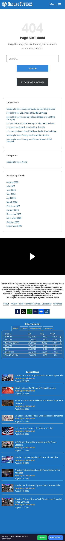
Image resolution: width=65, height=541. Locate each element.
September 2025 (14, 225)
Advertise (57, 303)
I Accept (42, 537)
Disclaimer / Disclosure (13, 293)
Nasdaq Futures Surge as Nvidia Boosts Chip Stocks (30, 108)
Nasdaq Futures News (16, 161)
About (6, 303)
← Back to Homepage (32, 81)
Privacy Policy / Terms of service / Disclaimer (31, 303)
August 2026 (12, 182)
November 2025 (13, 218)
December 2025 (13, 214)
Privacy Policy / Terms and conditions (43, 293)
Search (33, 68)
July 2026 (10, 186)
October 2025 (12, 222)
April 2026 (11, 198)
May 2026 (10, 194)
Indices (15, 329)
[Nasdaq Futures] (32, 4)
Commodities (35, 329)
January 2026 (12, 210)
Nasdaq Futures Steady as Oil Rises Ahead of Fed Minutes (29, 140)
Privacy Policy (56, 537)
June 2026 (11, 190)
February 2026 (13, 206)
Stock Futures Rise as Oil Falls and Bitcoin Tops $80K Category (30, 118)
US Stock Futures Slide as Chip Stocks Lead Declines (30, 123)
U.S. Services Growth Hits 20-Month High (25, 127)
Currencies (48, 329)
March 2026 (11, 202)
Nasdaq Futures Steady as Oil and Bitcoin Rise (27, 135)
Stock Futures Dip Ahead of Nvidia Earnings (26, 112)
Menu (53, 4)
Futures (24, 329)
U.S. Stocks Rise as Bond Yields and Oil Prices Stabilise (31, 131)
